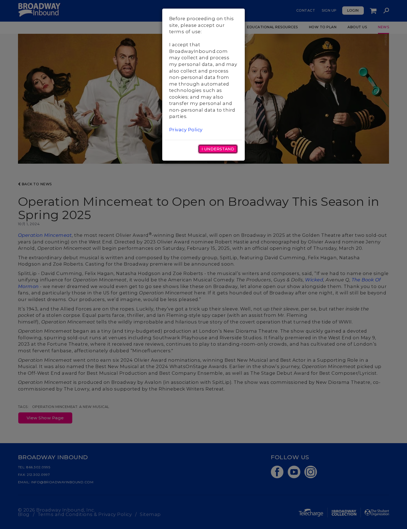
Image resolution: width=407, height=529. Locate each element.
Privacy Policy (186, 129)
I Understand (218, 149)
